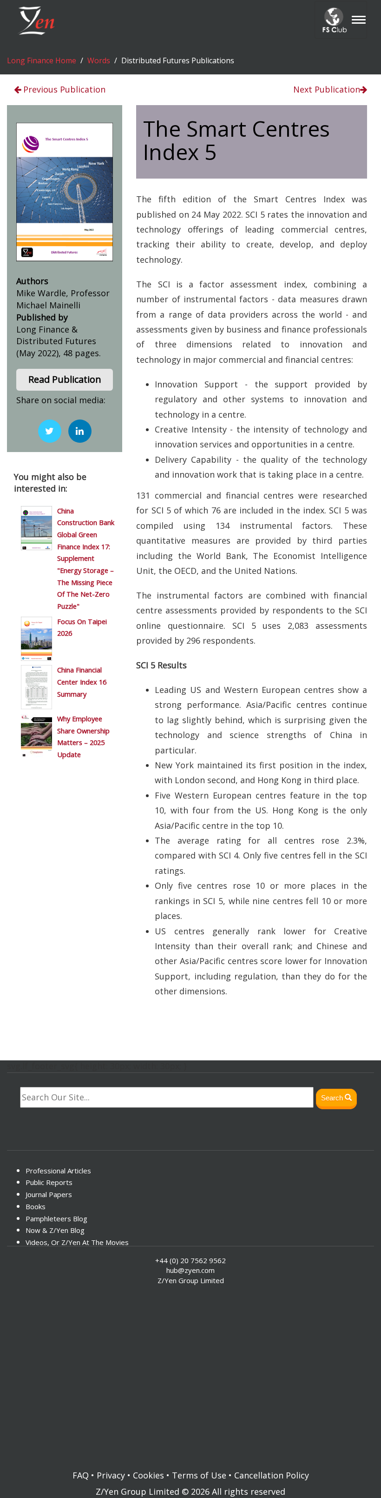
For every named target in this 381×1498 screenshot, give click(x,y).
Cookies (148, 1475)
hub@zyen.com (190, 1270)
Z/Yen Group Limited (137, 1491)
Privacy (111, 1475)
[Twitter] (49, 431)
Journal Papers (49, 1194)
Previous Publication (63, 89)
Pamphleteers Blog (56, 1218)
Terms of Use (199, 1475)
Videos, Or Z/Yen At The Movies (77, 1242)
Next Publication (326, 89)
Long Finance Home (41, 60)
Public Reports (49, 1182)
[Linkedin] (80, 431)
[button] (64, 380)
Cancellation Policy (271, 1475)
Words (98, 60)
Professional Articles (58, 1170)
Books (36, 1206)
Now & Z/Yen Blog (55, 1230)
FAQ (80, 1475)
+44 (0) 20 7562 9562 (190, 1260)
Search (333, 1098)
